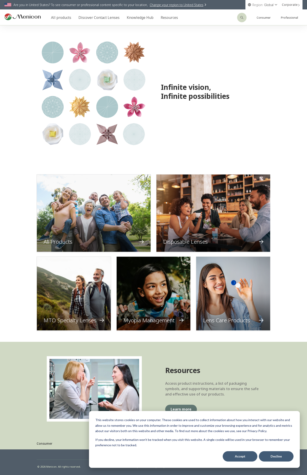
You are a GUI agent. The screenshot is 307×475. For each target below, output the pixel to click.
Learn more (181, 409)
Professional (289, 17)
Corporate (290, 4)
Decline (276, 456)
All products (61, 17)
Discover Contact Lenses (99, 17)
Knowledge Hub (140, 17)
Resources (169, 17)
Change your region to (176, 5)
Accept (240, 456)
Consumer (264, 17)
